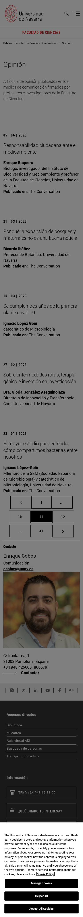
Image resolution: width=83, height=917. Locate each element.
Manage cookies (41, 883)
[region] (41, 869)
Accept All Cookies (41, 909)
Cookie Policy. (45, 874)
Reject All (41, 896)
